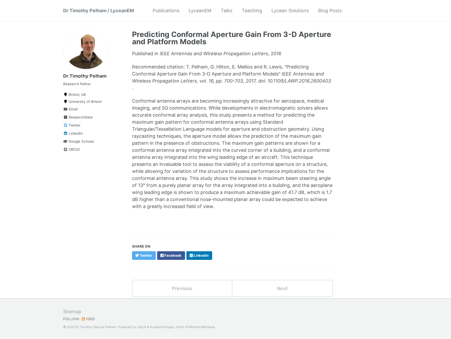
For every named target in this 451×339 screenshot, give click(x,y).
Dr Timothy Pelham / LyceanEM (98, 10)
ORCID (74, 149)
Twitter (74, 125)
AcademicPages (162, 327)
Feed (90, 319)
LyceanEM (200, 10)
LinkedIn (75, 133)
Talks (226, 10)
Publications (166, 10)
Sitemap (72, 311)
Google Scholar (81, 141)
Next (282, 288)
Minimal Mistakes (202, 327)
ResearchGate (80, 117)
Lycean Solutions (290, 10)
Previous (182, 288)
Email (73, 109)
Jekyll (141, 327)
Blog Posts (330, 10)
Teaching (252, 10)
